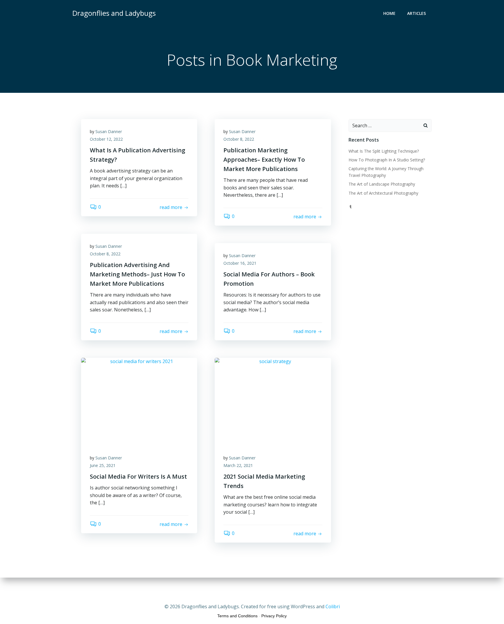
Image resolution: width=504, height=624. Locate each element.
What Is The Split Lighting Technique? (384, 151)
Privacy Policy (274, 615)
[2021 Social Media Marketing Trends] (273, 401)
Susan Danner (108, 131)
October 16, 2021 (239, 263)
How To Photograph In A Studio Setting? (387, 160)
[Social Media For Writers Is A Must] (139, 401)
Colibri (333, 606)
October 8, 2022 (238, 139)
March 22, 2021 (238, 465)
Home (389, 13)
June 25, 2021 (103, 465)
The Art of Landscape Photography (382, 184)
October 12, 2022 (106, 139)
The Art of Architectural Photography (383, 193)
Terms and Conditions (237, 615)
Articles (416, 13)
